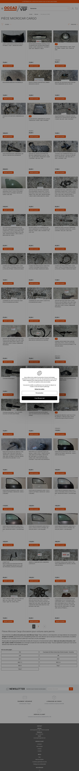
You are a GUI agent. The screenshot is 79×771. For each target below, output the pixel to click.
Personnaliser (39, 393)
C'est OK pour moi (39, 398)
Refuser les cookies (39, 389)
